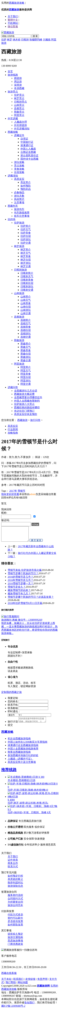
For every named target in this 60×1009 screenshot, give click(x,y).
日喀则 (25, 39)
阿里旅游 (19, 363)
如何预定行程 (15, 875)
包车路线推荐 (21, 212)
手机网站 (13, 23)
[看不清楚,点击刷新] (35, 524)
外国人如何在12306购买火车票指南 (27, 742)
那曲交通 (25, 360)
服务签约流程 (15, 895)
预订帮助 (11, 982)
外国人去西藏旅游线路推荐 (23, 748)
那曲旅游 (19, 340)
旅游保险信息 (15, 886)
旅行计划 (13, 721)
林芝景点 (19, 98)
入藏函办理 (20, 121)
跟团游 (18, 78)
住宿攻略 (19, 172)
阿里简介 (25, 367)
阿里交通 (25, 384)
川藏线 (47, 39)
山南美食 (25, 303)
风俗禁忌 (19, 199)
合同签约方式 (15, 898)
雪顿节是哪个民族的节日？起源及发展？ (31, 597)
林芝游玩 (25, 263)
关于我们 (13, 856)
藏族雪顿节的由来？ (19, 590)
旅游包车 (19, 209)
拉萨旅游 (19, 222)
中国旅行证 (26, 142)
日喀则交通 (26, 289)
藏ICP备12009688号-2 (13, 1006)
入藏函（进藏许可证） (20, 758)
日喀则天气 (26, 276)
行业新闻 (13, 429)
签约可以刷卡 (15, 918)
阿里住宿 (25, 377)
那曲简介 (25, 343)
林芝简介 (25, 249)
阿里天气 (25, 370)
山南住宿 (25, 306)
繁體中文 (13, 19)
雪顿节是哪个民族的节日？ (23, 573)
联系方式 (13, 866)
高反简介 (25, 182)
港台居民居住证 (29, 155)
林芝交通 (25, 266)
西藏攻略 (13, 132)
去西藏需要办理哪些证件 (28, 397)
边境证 (24, 138)
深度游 (18, 85)
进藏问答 (13, 387)
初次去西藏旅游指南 (19, 738)
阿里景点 (19, 115)
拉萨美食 (25, 232)
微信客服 (13, 26)
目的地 (11, 219)
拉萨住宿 (25, 236)
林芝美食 (25, 256)
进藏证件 (19, 135)
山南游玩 (25, 310)
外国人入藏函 (28, 148)
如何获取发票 (15, 924)
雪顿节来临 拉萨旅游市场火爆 (25, 570)
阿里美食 (25, 373)
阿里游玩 (25, 380)
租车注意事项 (21, 216)
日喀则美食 (26, 279)
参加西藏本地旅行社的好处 (23, 755)
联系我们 (18, 979)
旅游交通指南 (15, 937)
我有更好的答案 (10, 494)
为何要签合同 (15, 902)
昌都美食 (25, 326)
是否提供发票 (15, 921)
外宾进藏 (13, 118)
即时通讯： (14, 711)
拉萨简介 (25, 226)
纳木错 (16, 39)
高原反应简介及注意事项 (22, 762)
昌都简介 (25, 320)
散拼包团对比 (15, 882)
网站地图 (23, 982)
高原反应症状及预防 (25, 414)
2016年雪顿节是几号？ (20, 580)
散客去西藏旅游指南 (19, 752)
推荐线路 (9, 770)
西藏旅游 (14, 9)
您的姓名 (13, 701)
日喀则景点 (20, 101)
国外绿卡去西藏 (29, 158)
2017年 (13, 490)
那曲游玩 (25, 357)
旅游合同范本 (15, 905)
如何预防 (25, 185)
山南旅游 (19, 293)
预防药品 (25, 189)
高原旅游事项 (15, 940)
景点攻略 (19, 165)
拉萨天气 (25, 229)
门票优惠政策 (15, 944)
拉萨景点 (19, 95)
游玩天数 (19, 195)
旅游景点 (13, 91)
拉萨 (3, 39)
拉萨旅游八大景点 (24, 404)
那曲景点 (19, 111)
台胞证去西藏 (28, 152)
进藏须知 (13, 175)
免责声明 (42, 979)
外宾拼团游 (20, 125)
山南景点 (19, 105)
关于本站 (6, 979)
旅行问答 (35, 420)
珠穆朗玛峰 (35, 39)
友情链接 (30, 979)
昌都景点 (19, 108)
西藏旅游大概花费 (24, 394)
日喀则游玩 (26, 286)
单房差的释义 (15, 879)
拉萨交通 (25, 242)
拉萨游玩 (25, 239)
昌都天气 (25, 323)
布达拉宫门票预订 (24, 410)
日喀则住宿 (26, 283)
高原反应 (19, 179)
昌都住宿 (25, 330)
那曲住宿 (25, 353)
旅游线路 (13, 74)
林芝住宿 (25, 259)
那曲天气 (25, 347)
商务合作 (13, 863)
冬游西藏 (19, 88)
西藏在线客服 (9, 973)
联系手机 (13, 704)
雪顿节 (21, 490)
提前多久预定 (15, 934)
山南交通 (25, 313)
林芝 (9, 39)
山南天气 (25, 300)
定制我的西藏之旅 (11, 692)
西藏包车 (13, 205)
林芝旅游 (19, 246)
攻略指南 (13, 432)
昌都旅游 (19, 316)
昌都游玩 (25, 333)
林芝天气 (25, 253)
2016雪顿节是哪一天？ (20, 583)
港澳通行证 (26, 145)
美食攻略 (19, 169)
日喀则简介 (26, 273)
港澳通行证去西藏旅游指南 (23, 745)
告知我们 (29, 1002)
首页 (10, 71)
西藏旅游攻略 (16, 2)
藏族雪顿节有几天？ (19, 593)
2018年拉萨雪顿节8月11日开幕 (25, 603)
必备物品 (19, 192)
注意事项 (19, 202)
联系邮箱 (13, 708)
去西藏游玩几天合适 (25, 390)
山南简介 (25, 296)
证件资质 (13, 859)
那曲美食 (25, 350)
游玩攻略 (19, 162)
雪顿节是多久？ (17, 586)
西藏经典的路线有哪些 (27, 407)
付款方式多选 (15, 914)
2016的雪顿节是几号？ (20, 576)
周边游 (18, 81)
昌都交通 (25, 337)
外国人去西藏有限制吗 (27, 400)
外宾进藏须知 (21, 128)
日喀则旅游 (20, 269)
